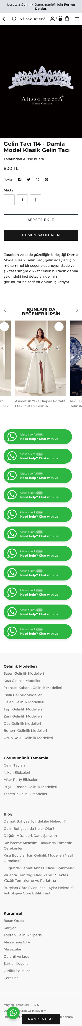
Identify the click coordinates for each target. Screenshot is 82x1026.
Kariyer (10, 928)
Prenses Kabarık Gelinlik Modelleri (33, 688)
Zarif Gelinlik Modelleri (23, 716)
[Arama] (14, 19)
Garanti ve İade (16, 956)
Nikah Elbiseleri (17, 772)
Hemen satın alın (41, 235)
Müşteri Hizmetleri (16, 1004)
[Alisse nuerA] (32, 19)
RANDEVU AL (41, 1019)
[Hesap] (51, 19)
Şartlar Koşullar (17, 963)
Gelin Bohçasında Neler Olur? (29, 828)
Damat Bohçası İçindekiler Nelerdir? (35, 821)
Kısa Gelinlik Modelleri (22, 680)
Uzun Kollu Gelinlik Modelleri (28, 738)
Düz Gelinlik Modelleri (22, 723)
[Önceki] (4, 19)
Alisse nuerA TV (17, 942)
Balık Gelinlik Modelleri (23, 695)
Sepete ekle (41, 220)
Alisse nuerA (33, 159)
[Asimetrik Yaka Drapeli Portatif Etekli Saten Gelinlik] (40, 358)
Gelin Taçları (14, 765)
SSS (36, 1004)
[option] (41, 81)
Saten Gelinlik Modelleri (24, 673)
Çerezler (11, 978)
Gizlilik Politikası (17, 971)
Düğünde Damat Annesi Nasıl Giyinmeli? (39, 868)
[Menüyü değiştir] (77, 19)
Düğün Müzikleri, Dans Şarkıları (30, 835)
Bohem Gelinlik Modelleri (25, 730)
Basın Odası (14, 920)
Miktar (9, 190)
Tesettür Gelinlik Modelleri (26, 794)
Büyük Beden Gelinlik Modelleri (30, 787)
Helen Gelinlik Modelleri (24, 702)
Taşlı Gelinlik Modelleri (23, 709)
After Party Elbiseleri (21, 779)
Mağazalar (12, 949)
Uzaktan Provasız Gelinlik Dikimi (25, 1010)
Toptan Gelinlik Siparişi (23, 935)
